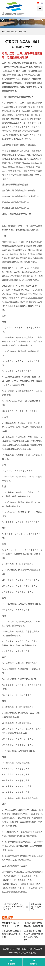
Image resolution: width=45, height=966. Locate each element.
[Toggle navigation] (40, 8)
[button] (3, 21)
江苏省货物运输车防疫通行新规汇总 (9, 933)
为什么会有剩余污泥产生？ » (36, 906)
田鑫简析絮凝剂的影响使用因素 (31, 924)
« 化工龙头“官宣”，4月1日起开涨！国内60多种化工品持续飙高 (16, 906)
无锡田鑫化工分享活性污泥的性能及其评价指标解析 (31, 935)
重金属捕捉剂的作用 (8, 924)
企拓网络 (32, 952)
